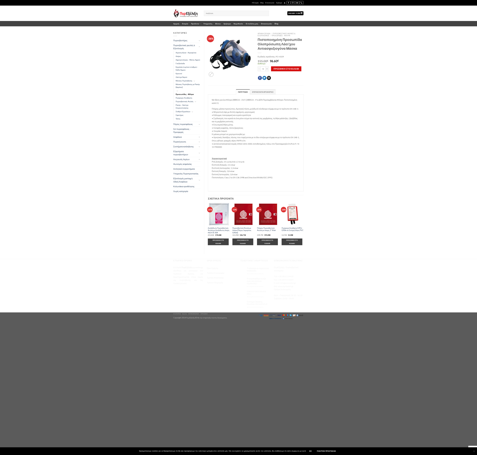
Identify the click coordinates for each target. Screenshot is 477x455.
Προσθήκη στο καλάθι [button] (218, 241)
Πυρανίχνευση (179, 141)
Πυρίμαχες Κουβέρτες (184, 98)
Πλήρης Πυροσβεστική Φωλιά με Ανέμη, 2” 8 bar (266, 229)
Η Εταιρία (255, 3)
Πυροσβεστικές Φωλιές (184, 101)
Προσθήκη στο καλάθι (286, 69)
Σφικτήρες (179, 115)
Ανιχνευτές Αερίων (181, 159)
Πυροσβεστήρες (180, 40)
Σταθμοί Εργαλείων (183, 111)
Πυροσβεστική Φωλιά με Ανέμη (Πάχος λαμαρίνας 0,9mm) (241, 230)
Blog (261, 3)
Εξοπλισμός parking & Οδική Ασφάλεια (183, 180)
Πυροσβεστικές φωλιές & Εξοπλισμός (184, 47)
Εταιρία (185, 24)
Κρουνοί (179, 73)
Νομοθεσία (238, 24)
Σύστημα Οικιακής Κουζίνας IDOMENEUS (257, 302)
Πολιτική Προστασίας (326, 451)
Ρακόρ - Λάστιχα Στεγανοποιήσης (182, 106)
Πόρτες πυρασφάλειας (183, 124)
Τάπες (178, 119)
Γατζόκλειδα (180, 63)
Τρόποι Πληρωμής (215, 282)
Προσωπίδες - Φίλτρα (185, 94)
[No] (474, 452)
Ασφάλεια (177, 137)
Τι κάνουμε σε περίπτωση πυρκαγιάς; (258, 269)
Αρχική (176, 24)
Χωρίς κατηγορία (180, 191)
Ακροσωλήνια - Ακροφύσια (186, 53)
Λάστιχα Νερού (181, 77)
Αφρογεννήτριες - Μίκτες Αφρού (188, 60)
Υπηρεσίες (207, 24)
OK (310, 451)
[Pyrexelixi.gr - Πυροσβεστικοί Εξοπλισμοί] (186, 13)
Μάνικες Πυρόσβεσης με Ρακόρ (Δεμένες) (188, 85)
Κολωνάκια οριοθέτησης (184, 186)
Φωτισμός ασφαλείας (182, 164)
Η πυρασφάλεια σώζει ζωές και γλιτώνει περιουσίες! (256, 280)
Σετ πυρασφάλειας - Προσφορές (181, 130)
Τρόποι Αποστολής (215, 278)
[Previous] (208, 226)
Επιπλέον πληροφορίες (263, 92)
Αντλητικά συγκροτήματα (184, 169)
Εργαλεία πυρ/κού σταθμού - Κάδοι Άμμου (187, 68)
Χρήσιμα (279, 3)
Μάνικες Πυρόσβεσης (184, 81)
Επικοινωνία (269, 3)
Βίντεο (218, 24)
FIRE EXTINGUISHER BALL (256, 292)
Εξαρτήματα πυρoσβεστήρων (180, 153)
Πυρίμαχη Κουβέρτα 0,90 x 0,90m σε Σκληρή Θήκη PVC (292, 229)
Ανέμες (178, 56)
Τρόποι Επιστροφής (215, 273)
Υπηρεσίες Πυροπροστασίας (186, 173)
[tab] (243, 92)
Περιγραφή (243, 92)
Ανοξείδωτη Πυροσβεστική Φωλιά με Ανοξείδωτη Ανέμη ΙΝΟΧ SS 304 (218, 230)
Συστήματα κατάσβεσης (183, 146)
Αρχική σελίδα (264, 34)
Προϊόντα (195, 24)
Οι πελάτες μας (252, 24)
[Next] (303, 226)
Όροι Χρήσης (212, 268)
